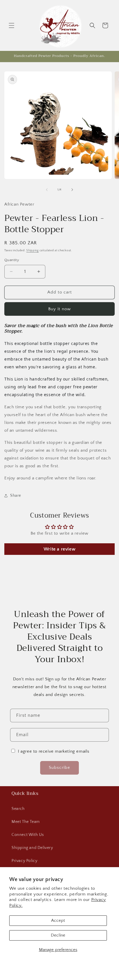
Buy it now (59, 308)
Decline (58, 935)
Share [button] (15, 495)
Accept (58, 920)
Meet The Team (26, 821)
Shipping (32, 250)
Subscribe (59, 767)
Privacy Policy (24, 860)
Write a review (59, 549)
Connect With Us (28, 834)
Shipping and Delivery (32, 847)
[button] (11, 25)
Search (18, 808)
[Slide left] (46, 189)
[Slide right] (72, 189)
